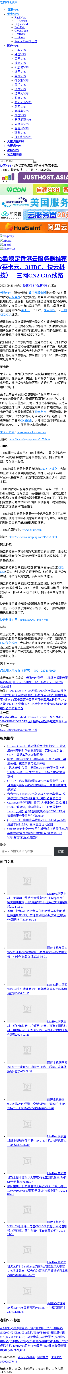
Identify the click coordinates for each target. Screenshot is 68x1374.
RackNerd (20, 17)
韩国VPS (20, 54)
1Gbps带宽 (35, 1336)
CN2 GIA (14, 690)
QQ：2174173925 (45, 670)
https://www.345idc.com (34, 619)
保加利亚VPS (23, 137)
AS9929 (17, 1349)
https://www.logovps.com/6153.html (29, 439)
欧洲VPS (20, 63)
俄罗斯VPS (22, 80)
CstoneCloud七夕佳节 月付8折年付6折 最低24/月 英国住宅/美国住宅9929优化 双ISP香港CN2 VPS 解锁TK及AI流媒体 (37, 833)
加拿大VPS (22, 93)
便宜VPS (5, 165)
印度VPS (20, 97)
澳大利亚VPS (23, 102)
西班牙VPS (22, 128)
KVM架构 (27, 1345)
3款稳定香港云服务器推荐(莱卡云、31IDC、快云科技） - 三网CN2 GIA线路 (33, 267)
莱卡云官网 (7, 432)
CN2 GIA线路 (48, 468)
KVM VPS (15, 1336)
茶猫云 (60, 1341)
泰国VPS (20, 115)
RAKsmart (21, 20)
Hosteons (20, 37)
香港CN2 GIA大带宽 (30, 704)
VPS (44, 1332)
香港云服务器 (37, 292)
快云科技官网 (8, 619)
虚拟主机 (9, 1345)
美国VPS (20, 58)
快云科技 (49, 310)
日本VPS (20, 50)
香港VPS (42, 285)
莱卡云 (25, 310)
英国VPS (20, 76)
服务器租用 (42, 1341)
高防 (43, 1345)
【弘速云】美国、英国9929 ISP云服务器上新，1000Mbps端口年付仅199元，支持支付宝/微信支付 (37, 772)
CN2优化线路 (8, 643)
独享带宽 (40, 411)
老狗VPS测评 (8, 2)
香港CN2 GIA (8, 704)
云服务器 (14, 297)
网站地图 (42, 1357)
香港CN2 (60, 699)
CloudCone (21, 30)
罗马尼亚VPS (23, 119)
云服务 (52, 1336)
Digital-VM (21, 24)
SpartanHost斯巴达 (26, 41)
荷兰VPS (20, 84)
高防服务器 (16, 708)
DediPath (20, 27)
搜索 (3, 844)
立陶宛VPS (22, 124)
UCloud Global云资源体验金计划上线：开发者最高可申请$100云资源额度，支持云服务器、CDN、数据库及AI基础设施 (36, 750)
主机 (33, 1332)
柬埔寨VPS (22, 111)
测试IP (43, 1328)
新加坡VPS (22, 67)
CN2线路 (26, 420)
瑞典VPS (20, 132)
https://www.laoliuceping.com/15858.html (33, 537)
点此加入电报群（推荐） (16, 670)
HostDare (20, 33)
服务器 (27, 1328)
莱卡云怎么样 (46, 699)
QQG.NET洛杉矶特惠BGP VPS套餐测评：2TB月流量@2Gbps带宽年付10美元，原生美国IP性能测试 (37, 785)
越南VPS (20, 106)
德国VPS (20, 71)
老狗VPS (5, 292)
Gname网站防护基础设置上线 (18, 730)
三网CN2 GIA (8, 695)
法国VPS (20, 89)
